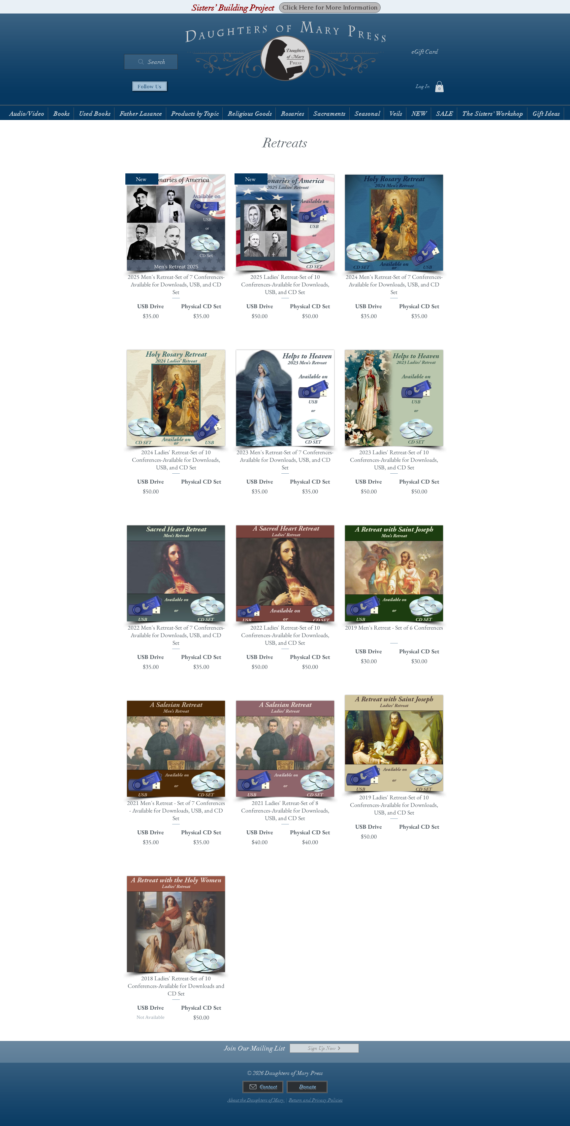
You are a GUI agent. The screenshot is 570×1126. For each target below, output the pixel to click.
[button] (439, 86)
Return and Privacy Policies (316, 1100)
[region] (175, 250)
